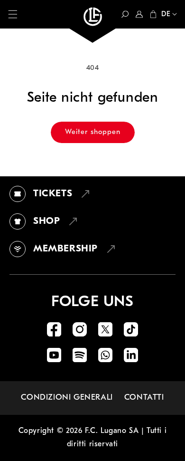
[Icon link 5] (54, 355)
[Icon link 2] (80, 329)
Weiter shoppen (92, 132)
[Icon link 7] (105, 355)
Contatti (144, 398)
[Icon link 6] (80, 355)
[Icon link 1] (54, 329)
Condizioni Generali (66, 398)
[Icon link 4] (131, 329)
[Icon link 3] (105, 329)
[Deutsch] (167, 15)
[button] (13, 14)
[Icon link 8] (131, 355)
